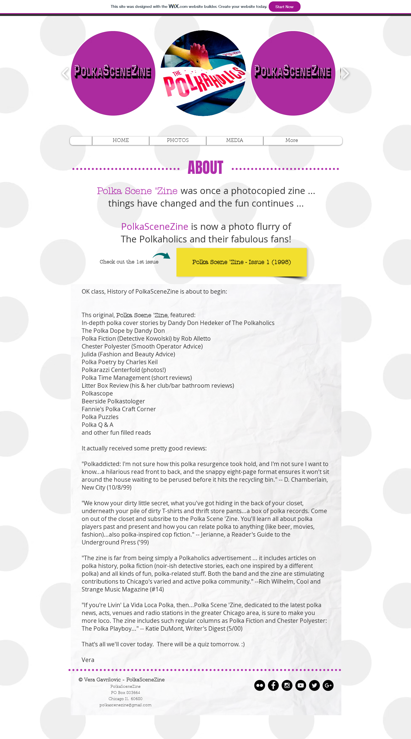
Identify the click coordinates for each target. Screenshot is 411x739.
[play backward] (65, 73)
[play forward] (345, 73)
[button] (113, 73)
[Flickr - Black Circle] (259, 685)
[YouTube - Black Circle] (300, 685)
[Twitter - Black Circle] (314, 685)
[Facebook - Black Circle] (273, 685)
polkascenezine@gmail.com (126, 705)
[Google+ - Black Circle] (328, 685)
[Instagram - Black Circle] (287, 685)
